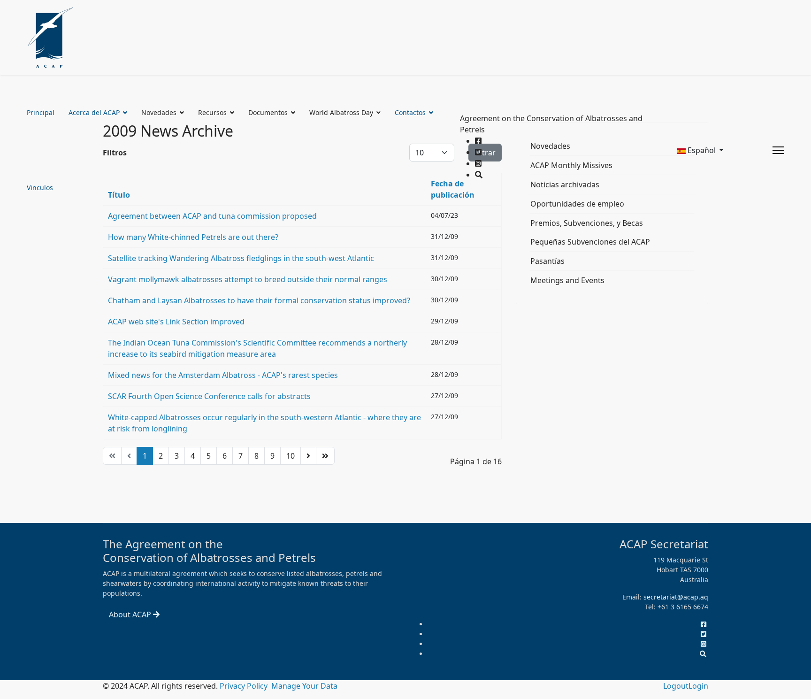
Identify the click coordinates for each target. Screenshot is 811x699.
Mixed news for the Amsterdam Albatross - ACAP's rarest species (223, 375)
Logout (676, 686)
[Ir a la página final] (325, 456)
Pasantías (547, 261)
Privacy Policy (244, 686)
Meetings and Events (567, 280)
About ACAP (131, 614)
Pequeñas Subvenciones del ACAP (590, 242)
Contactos (410, 112)
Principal (40, 112)
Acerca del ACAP (94, 112)
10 (290, 456)
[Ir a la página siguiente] (308, 456)
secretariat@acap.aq (675, 596)
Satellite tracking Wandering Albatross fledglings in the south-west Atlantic (241, 258)
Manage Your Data (304, 686)
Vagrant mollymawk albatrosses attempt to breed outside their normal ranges (247, 279)
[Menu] (778, 150)
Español (702, 150)
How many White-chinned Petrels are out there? (193, 237)
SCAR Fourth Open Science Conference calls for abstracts (209, 396)
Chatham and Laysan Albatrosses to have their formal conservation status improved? (259, 300)
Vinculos (40, 187)
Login (698, 686)
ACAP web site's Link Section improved (176, 321)
